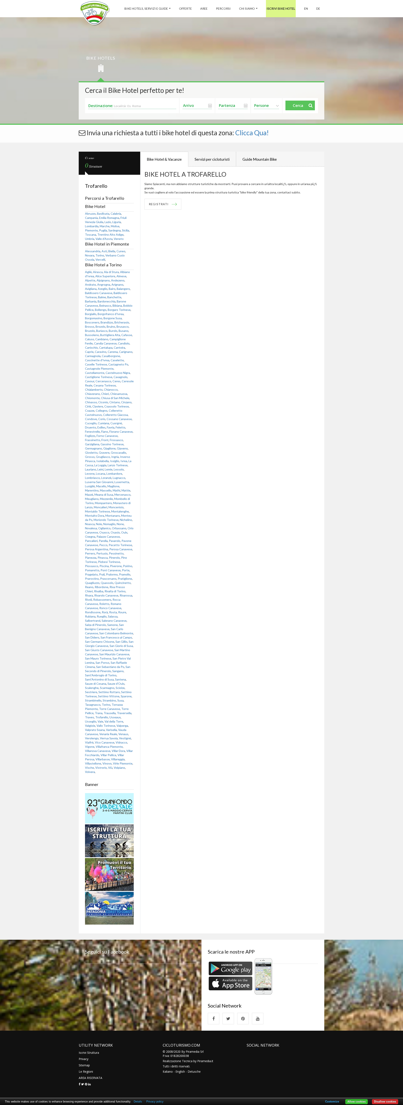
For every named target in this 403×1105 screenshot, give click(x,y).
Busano (123, 330)
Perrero (90, 553)
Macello (101, 486)
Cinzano (126, 402)
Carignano (125, 351)
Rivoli (88, 599)
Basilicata (103, 213)
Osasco (104, 532)
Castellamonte (94, 372)
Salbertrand (92, 620)
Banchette (114, 297)
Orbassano (119, 528)
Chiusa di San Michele (115, 398)
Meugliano (92, 499)
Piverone (116, 566)
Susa (120, 700)
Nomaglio (109, 524)
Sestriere (91, 692)
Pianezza (90, 557)
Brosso (89, 326)
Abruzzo (90, 213)
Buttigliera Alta (110, 335)
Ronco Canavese (110, 608)
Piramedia (204, 1061)
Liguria (116, 222)
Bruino (111, 326)
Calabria (116, 213)
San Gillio (121, 641)
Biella (111, 251)
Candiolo (124, 343)
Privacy (83, 1059)
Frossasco (116, 440)
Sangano (118, 671)
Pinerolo (114, 557)
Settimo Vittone (108, 696)
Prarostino (92, 578)
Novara (89, 255)
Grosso (90, 457)
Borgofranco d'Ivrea (111, 314)
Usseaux (115, 717)
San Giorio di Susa (121, 646)
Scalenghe (92, 688)
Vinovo (107, 763)
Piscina (104, 566)
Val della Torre (114, 721)
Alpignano (103, 280)
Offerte (185, 8)
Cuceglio (91, 423)
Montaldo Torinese (97, 511)
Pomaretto (92, 570)
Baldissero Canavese (98, 293)
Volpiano (119, 767)
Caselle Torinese (96, 364)
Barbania (90, 301)
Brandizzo (107, 322)
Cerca (298, 105)
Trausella (110, 713)
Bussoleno (92, 335)
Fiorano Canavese (121, 431)
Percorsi (223, 8)
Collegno (101, 410)
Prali (102, 574)
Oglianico (104, 528)
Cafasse (126, 335)
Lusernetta (121, 482)
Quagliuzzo (92, 583)
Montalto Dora (94, 515)
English (180, 1071)
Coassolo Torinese (116, 406)
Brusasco (122, 326)
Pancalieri (91, 541)
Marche (105, 226)
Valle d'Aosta (104, 238)
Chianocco (111, 389)
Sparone (126, 696)
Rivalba (98, 591)
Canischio (91, 347)
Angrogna (103, 284)
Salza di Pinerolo (95, 625)
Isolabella (102, 461)
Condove (91, 419)
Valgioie (90, 725)
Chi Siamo (247, 8)
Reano (89, 587)
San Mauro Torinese (98, 658)
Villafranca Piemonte (109, 746)
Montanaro (112, 515)
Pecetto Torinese (120, 545)
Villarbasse (103, 759)
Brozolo (100, 326)
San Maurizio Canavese (114, 654)
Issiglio (114, 461)
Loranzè (106, 478)
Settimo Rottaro (109, 692)
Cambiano (101, 339)
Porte (126, 570)
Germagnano (93, 448)
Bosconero (92, 322)
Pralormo (112, 574)
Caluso (89, 339)
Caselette (117, 360)
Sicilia (125, 230)
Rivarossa (126, 595)
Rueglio (102, 616)
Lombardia (91, 226)
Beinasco (105, 305)
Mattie (126, 490)
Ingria (115, 457)
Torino (100, 255)
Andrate (90, 284)
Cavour (89, 381)
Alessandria (92, 251)
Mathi (116, 490)
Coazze (89, 410)
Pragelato (91, 574)
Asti (104, 251)
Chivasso (91, 402)
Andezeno (117, 280)
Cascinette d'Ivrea (97, 360)
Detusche (194, 1071)
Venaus (123, 734)
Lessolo (119, 469)
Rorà (105, 612)
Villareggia (118, 759)
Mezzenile (106, 499)
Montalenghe (120, 511)
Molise (115, 226)
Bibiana (117, 305)
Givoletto (91, 452)
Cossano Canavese (119, 419)
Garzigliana (92, 444)
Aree (204, 8)
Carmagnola (93, 356)
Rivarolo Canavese (106, 595)
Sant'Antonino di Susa (99, 679)
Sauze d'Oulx (115, 683)
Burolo (113, 330)
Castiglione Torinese (98, 377)
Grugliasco (103, 457)
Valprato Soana (95, 730)
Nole (99, 524)
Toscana (90, 234)
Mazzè (89, 494)
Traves (89, 717)
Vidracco (121, 742)
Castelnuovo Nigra (118, 372)
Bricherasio (121, 322)
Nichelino (126, 520)
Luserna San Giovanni (99, 482)
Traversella (124, 713)
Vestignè (125, 738)
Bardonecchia (106, 301)
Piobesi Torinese (109, 562)
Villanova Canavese (97, 751)
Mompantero (103, 503)
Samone (112, 625)
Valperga (122, 725)
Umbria (89, 238)
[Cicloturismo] (213, 1018)
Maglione (113, 486)
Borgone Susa (112, 318)
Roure (122, 612)
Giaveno (122, 448)
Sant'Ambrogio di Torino (100, 675)
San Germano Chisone (99, 641)
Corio (101, 419)
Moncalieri (100, 507)
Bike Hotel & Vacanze (164, 159)
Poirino (127, 566)
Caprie (89, 351)
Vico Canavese (104, 742)
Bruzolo (90, 330)
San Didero (92, 637)
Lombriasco (92, 478)
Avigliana (91, 288)
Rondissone (93, 612)
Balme (102, 297)
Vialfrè (89, 742)
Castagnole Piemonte (99, 368)
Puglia (103, 230)
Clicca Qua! (252, 133)
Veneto (119, 238)
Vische (89, 767)
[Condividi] (79, 1084)
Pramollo (124, 574)
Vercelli (100, 259)
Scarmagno (107, 688)
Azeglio (102, 288)
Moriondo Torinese (106, 520)
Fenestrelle (92, 431)
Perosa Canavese (120, 549)
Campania (91, 217)
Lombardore (114, 473)
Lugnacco (119, 478)
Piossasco (91, 566)
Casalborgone (111, 356)
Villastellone (93, 763)
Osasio (115, 532)
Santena (120, 679)
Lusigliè (90, 486)
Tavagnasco (93, 704)
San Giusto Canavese (99, 650)
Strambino (109, 700)
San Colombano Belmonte (116, 633)
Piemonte (91, 230)
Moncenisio (116, 507)
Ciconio (103, 402)
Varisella (111, 730)
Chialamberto (94, 389)
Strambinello (93, 700)
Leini (100, 469)
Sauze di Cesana (95, 683)
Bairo (112, 288)
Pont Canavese (111, 570)
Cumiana (103, 423)
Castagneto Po (118, 364)
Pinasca (103, 557)
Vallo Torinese (106, 725)
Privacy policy (155, 1101)
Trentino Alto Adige (110, 234)
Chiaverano (92, 393)
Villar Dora (118, 751)
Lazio (108, 222)
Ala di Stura (111, 272)
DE (318, 8)
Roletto (104, 604)
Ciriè (88, 406)
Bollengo (100, 309)
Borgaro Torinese (119, 309)
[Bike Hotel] (95, 14)
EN (306, 8)
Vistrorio (101, 767)
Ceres (116, 381)
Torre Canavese (109, 709)
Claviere (97, 406)
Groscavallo (118, 452)
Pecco (103, 545)
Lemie (109, 469)
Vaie (100, 721)
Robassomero (102, 599)
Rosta (113, 612)
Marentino (92, 490)
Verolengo (92, 738)
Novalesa (91, 528)
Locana (100, 473)
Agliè (88, 272)
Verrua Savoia (109, 738)
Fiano (104, 431)
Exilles (101, 427)
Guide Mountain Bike (259, 159)
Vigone (89, 746)
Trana (98, 713)
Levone (90, 473)
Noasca (90, 524)
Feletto (120, 427)
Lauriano (90, 469)
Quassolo (107, 583)
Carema (113, 351)
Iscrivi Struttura (89, 1053)
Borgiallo (90, 314)
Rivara (89, 595)
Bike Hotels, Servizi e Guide (146, 8)
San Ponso (102, 662)
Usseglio (90, 721)
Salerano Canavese (114, 620)
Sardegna (114, 230)
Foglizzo (90, 436)
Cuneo (120, 251)
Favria (110, 427)
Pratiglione (125, 578)
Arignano (117, 284)
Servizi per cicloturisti (212, 159)
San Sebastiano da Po (110, 667)
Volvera (90, 772)
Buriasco (101, 330)
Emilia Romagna (109, 217)
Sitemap (84, 1065)
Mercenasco (122, 494)
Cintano (114, 402)
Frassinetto (92, 440)
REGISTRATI (159, 204)
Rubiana (90, 616)
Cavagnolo (120, 377)
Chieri (105, 393)
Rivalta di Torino (115, 591)
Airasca (98, 272)
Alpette (90, 280)
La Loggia (100, 465)
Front (105, 440)
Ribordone (101, 587)
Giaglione (109, 448)
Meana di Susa (103, 494)
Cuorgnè (116, 423)
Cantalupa (106, 347)
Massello (105, 490)
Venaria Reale (108, 734)
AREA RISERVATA (90, 1078)
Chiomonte (92, 398)
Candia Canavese (105, 343)
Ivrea (123, 461)
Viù (110, 767)
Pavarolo (114, 541)
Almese (121, 276)
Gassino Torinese (112, 444)
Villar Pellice (108, 755)
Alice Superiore (105, 276)
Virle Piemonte (122, 763)
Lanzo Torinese (118, 465)
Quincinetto (123, 583)
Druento (90, 427)
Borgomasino (93, 318)
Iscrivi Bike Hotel (281, 8)
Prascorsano (108, 578)
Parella (103, 541)
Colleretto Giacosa (115, 415)
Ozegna (90, 536)
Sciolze (120, 688)
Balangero (123, 288)
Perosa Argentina (96, 549)
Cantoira (119, 347)
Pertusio (102, 553)
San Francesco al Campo (116, 637)
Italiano (168, 1071)
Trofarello (101, 717)
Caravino (100, 351)
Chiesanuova (118, 393)
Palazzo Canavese (108, 536)
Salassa (113, 616)
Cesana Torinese (105, 385)
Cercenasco (103, 381)
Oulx (124, 532)
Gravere (104, 452)
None (120, 524)
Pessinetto (116, 553)
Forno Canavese (107, 436)
